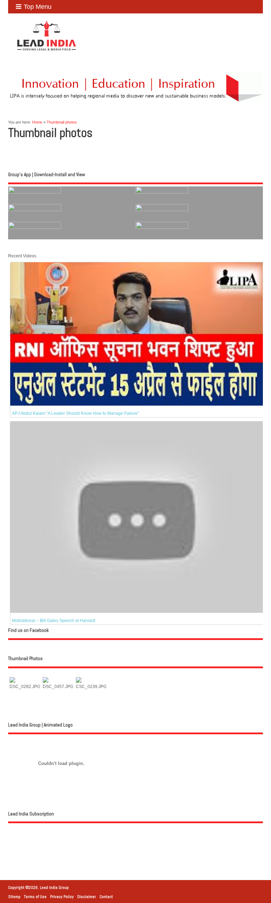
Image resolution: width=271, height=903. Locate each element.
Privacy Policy (62, 896)
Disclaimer (86, 896)
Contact (106, 896)
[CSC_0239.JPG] (91, 686)
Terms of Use (35, 896)
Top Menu (38, 6)
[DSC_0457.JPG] (58, 686)
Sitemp (14, 896)
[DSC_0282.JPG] (25, 686)
